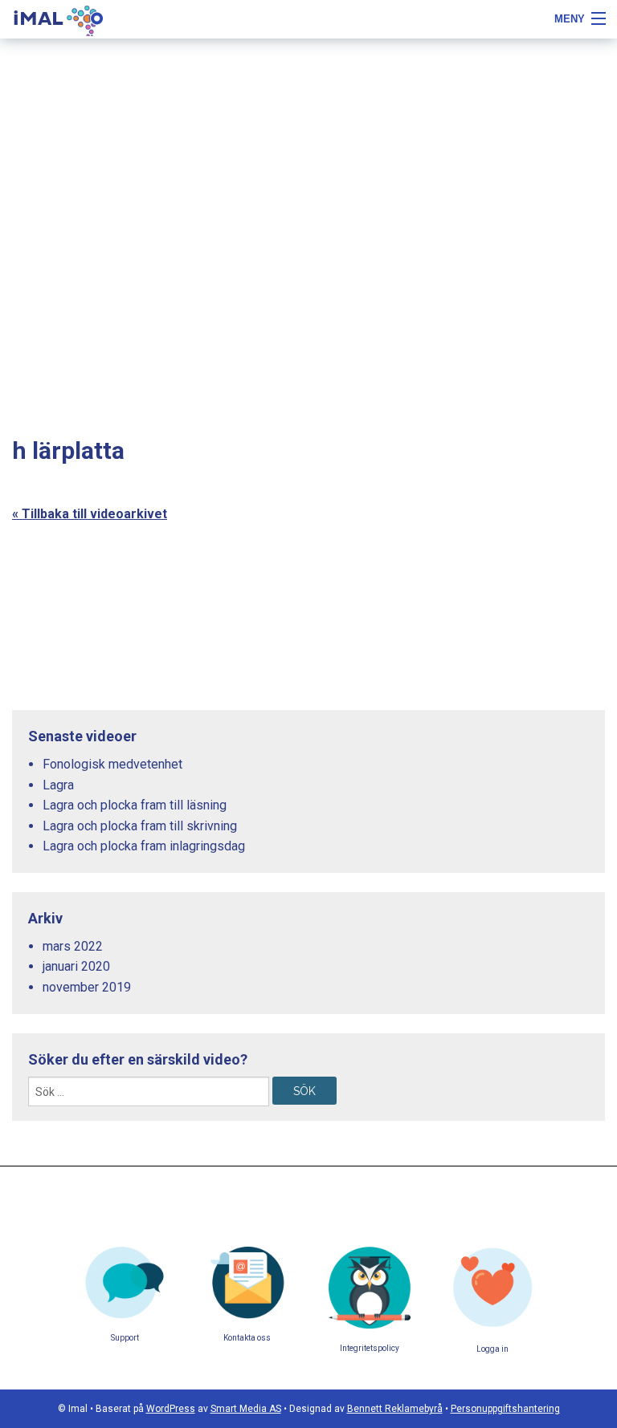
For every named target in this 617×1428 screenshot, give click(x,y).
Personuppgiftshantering (505, 1408)
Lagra (58, 785)
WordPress (170, 1408)
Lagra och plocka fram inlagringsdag (144, 846)
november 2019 (87, 987)
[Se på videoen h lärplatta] (484, 575)
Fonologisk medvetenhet (112, 764)
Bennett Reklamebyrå (395, 1408)
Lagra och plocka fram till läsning (135, 805)
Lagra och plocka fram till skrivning (140, 826)
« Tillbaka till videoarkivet (89, 513)
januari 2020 (76, 966)
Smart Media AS (245, 1408)
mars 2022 (73, 946)
